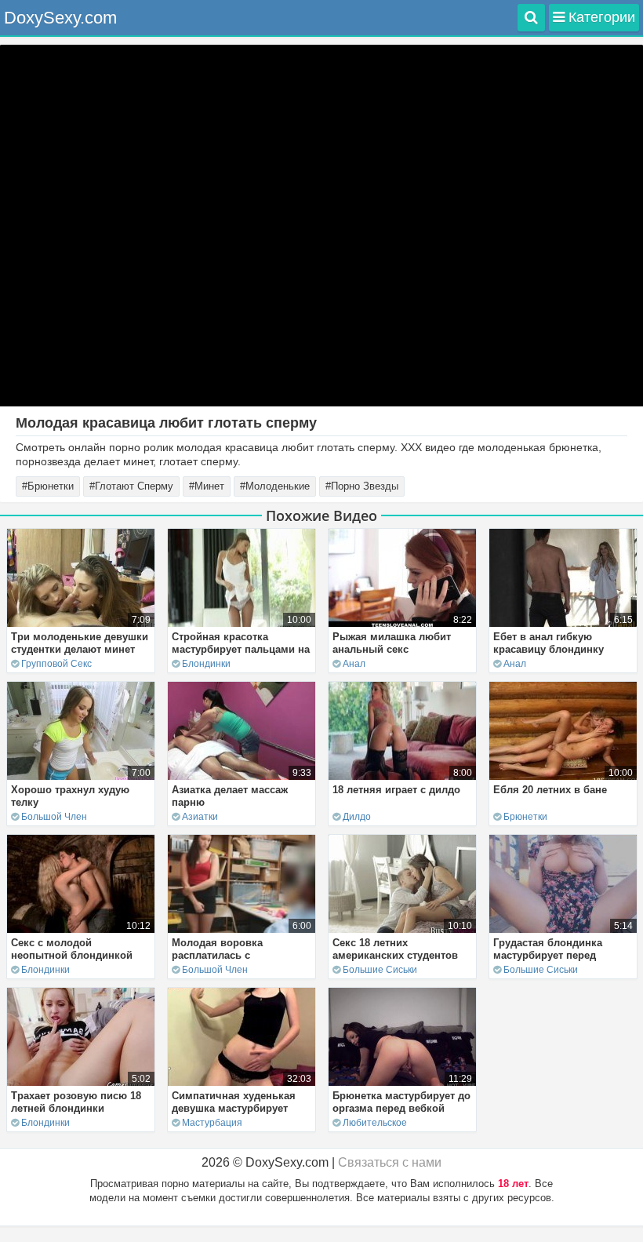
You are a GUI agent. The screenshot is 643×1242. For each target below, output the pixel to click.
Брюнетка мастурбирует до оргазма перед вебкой (401, 1102)
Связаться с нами (389, 1162)
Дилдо (357, 816)
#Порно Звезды (361, 486)
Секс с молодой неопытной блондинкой (72, 949)
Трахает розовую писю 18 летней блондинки (76, 1102)
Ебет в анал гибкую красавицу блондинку (548, 643)
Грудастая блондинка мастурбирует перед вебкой (547, 955)
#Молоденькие (275, 486)
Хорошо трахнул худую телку (70, 796)
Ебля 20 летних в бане (550, 790)
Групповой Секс (56, 663)
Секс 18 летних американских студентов (395, 949)
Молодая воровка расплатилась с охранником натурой (225, 955)
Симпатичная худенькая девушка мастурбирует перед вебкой (234, 1108)
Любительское (375, 1122)
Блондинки (206, 663)
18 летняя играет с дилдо (396, 790)
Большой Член (54, 816)
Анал (354, 663)
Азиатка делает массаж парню (230, 796)
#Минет (206, 486)
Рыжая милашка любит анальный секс (391, 643)
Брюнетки (525, 816)
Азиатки (200, 816)
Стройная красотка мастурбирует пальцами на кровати (241, 649)
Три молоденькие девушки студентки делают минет (79, 643)
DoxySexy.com (60, 17)
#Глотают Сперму (131, 486)
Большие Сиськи (380, 969)
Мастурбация (212, 1122)
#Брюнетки (48, 486)
